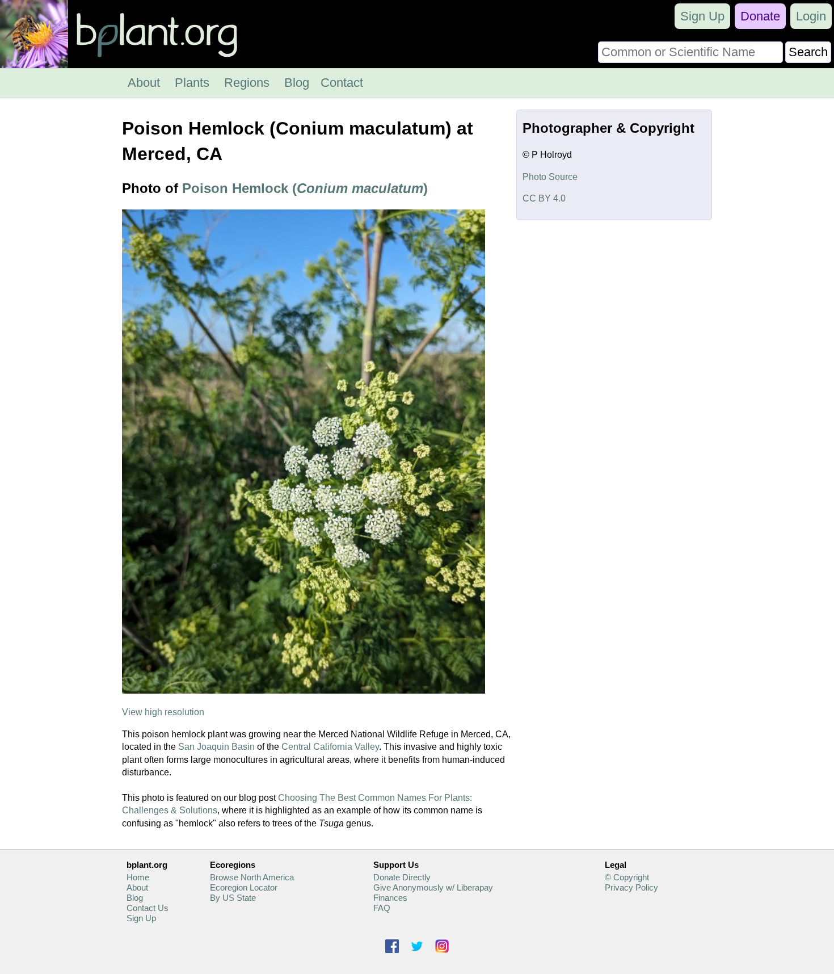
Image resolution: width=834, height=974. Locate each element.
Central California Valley (330, 747)
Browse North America (252, 877)
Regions (246, 82)
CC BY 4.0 (544, 198)
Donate (760, 16)
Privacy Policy (631, 887)
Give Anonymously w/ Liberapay (433, 887)
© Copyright (627, 877)
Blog (296, 82)
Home (138, 877)
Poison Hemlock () (305, 188)
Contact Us (148, 908)
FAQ (381, 908)
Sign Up (702, 16)
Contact (342, 82)
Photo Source (550, 177)
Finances (390, 897)
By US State (233, 897)
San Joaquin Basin (216, 747)
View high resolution (163, 712)
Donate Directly (402, 877)
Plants (192, 82)
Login (811, 16)
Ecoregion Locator (243, 887)
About (144, 82)
